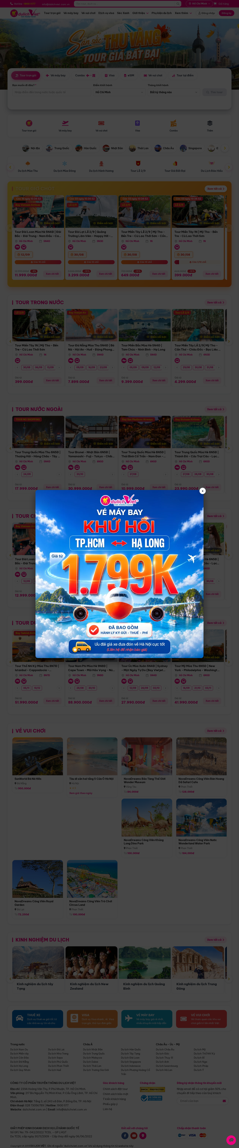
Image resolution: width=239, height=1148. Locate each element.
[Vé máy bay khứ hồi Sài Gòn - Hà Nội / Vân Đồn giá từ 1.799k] (119, 574)
